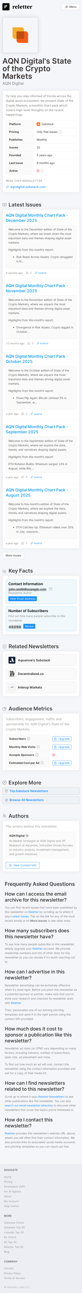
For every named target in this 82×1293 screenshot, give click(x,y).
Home (7, 1176)
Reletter (33, 912)
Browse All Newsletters (27, 800)
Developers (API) (14, 1186)
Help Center (11, 1206)
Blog (6, 1251)
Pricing (8, 1181)
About (8, 1196)
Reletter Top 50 (13, 1247)
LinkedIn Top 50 (14, 1232)
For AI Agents (12, 1191)
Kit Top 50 (10, 1242)
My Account (11, 1201)
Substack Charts (14, 1222)
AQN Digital (13, 83)
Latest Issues (20, 916)
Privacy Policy (12, 1273)
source (42, 272)
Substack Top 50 (14, 1227)
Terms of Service (14, 1278)
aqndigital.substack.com (28, 187)
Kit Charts (10, 1237)
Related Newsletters (51, 1096)
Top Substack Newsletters (29, 791)
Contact (9, 1268)
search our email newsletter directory (29, 1105)
